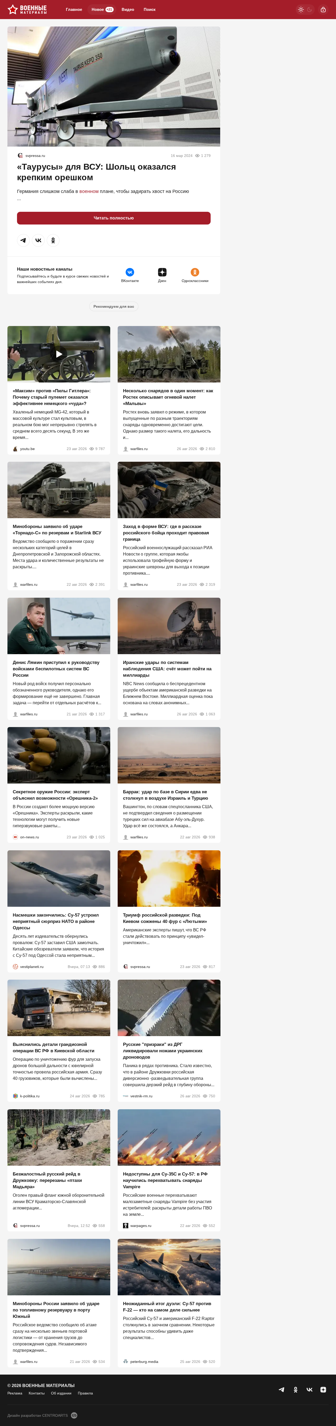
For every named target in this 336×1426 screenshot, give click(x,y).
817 (212, 966)
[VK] (309, 1389)
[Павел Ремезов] (125, 584)
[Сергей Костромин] (15, 584)
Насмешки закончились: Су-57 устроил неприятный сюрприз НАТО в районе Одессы (56, 921)
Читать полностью (114, 218)
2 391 (100, 584)
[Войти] (323, 9)
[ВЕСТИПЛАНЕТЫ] (15, 966)
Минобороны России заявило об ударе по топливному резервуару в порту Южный (56, 1310)
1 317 (100, 714)
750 (212, 1096)
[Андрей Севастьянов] (125, 448)
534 (102, 1361)
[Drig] (125, 1096)
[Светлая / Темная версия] (305, 9)
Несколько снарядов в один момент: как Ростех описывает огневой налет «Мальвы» (168, 397)
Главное (74, 9)
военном (89, 191)
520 (212, 1361)
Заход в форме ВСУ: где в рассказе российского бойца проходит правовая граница (166, 533)
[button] (23, 240)
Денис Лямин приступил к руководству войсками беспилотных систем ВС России (56, 668)
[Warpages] (125, 1225)
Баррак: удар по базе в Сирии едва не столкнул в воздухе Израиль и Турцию (165, 795)
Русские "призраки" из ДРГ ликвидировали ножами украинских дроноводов (162, 1051)
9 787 (100, 448)
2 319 (210, 584)
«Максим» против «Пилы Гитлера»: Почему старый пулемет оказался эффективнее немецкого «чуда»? (52, 397)
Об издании (61, 1393)
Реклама (14, 1393)
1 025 (100, 837)
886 (102, 966)
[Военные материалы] (27, 9)
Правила (85, 1393)
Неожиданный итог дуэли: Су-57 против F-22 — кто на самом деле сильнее (167, 1306)
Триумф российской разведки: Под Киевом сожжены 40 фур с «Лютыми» (165, 918)
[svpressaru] (20, 155)
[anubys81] (15, 448)
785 (102, 1096)
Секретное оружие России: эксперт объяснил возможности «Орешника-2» (55, 795)
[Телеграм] (282, 1389)
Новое (102, 9)
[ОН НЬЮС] (15, 837)
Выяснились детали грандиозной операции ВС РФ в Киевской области (53, 1047)
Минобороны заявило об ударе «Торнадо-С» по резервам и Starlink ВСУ (57, 529)
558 (102, 1225)
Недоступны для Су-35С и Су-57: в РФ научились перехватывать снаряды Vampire (165, 1180)
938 (212, 837)
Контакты (37, 1393)
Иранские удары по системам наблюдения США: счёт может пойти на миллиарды (167, 668)
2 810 (210, 448)
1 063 (210, 714)
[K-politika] (15, 1096)
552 (212, 1225)
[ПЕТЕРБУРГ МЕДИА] (125, 1361)
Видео (128, 9)
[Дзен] (323, 1389)
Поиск (150, 9)
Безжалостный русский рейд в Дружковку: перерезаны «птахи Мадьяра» (47, 1180)
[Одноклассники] (295, 1389)
